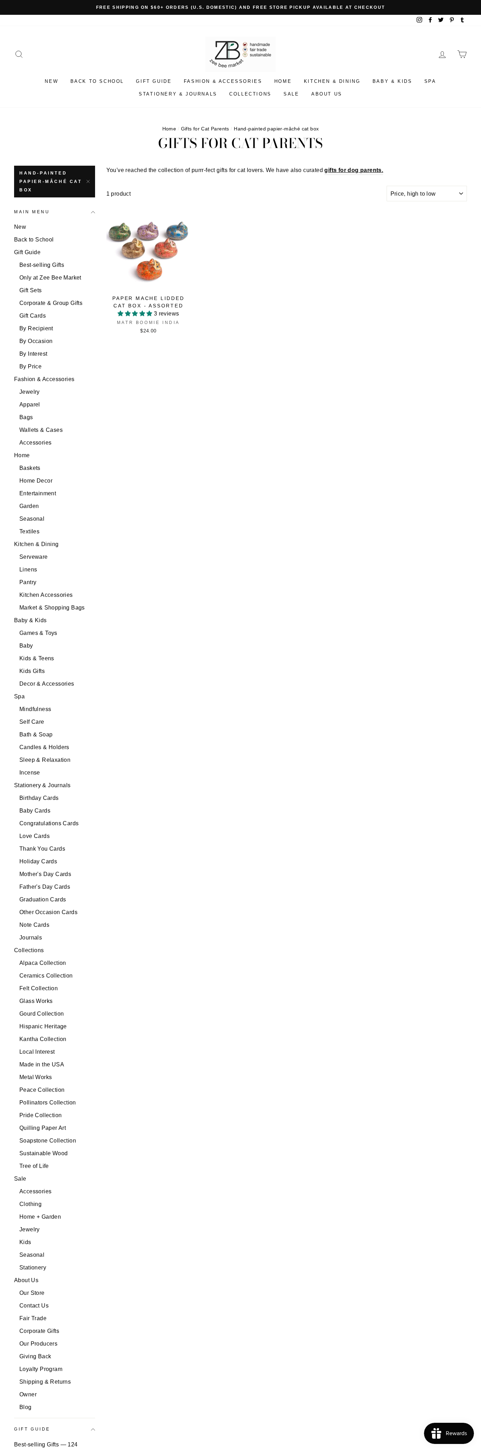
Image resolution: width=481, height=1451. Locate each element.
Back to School (97, 81)
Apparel (29, 405)
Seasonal (31, 519)
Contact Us (34, 1306)
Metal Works (35, 1077)
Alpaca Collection (42, 963)
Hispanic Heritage (43, 1026)
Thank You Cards (42, 849)
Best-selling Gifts (41, 265)
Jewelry (29, 392)
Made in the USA (41, 1064)
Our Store (32, 1293)
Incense (29, 773)
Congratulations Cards (49, 823)
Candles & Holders (44, 747)
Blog (25, 1407)
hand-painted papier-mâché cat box (50, 181)
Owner (28, 1394)
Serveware (33, 557)
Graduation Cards (42, 899)
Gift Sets (30, 290)
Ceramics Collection (46, 976)
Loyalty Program (40, 1369)
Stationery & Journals (178, 94)
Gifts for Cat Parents (205, 128)
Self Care (31, 722)
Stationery (32, 1268)
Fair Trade (32, 1318)
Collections (250, 94)
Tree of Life (34, 1166)
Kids (25, 1242)
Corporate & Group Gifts (50, 303)
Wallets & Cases (41, 430)
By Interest (33, 354)
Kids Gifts (32, 671)
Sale (291, 94)
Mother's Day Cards (45, 874)
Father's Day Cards (44, 887)
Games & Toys (38, 633)
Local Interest (37, 1052)
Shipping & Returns (45, 1382)
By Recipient (36, 328)
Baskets (29, 468)
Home (283, 81)
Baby (26, 646)
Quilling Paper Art (42, 1128)
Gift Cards (32, 316)
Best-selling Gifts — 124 (46, 1444)
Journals (30, 938)
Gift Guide (153, 81)
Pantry (27, 582)
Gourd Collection (41, 1014)
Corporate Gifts (39, 1331)
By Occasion (35, 341)
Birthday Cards (39, 798)
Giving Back (35, 1356)
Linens (28, 570)
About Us (326, 94)
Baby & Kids (392, 81)
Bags (26, 417)
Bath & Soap (35, 734)
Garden (29, 506)
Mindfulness (35, 709)
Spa (430, 81)
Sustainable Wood (43, 1153)
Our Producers (38, 1344)
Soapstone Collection (47, 1141)
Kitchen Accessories (46, 595)
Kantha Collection (43, 1039)
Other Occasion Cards (48, 912)
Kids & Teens (36, 658)
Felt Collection (38, 988)
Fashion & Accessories (223, 81)
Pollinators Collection (47, 1103)
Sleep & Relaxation (44, 760)
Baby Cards (34, 811)
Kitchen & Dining (332, 81)
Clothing (30, 1204)
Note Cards (34, 925)
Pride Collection (40, 1115)
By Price (30, 366)
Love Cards (34, 836)
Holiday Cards (38, 861)
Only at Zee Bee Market (50, 278)
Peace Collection (41, 1090)
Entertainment (37, 493)
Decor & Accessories (46, 684)
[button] (136, 314)
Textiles (29, 531)
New (51, 81)
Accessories (35, 443)
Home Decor (35, 481)
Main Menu (32, 211)
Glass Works (35, 1001)
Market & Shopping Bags (52, 608)
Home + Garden (40, 1217)
